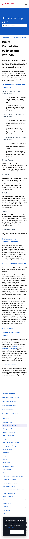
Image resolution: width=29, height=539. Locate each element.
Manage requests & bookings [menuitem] (11, 442)
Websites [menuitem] (5, 459)
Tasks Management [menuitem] (9, 493)
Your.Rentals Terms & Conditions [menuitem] (13, 476)
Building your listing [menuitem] (9, 432)
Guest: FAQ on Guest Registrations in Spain (13, 414)
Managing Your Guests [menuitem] (10, 483)
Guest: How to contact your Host (10, 397)
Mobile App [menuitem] (6, 510)
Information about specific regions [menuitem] (13, 490)
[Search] (25, 25)
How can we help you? (12, 20)
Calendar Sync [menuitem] (7, 422)
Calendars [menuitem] (6, 419)
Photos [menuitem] (5, 439)
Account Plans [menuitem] (7, 469)
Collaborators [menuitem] (7, 463)
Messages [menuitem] (6, 452)
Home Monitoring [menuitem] (8, 496)
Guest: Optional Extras (8, 409)
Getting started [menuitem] (7, 429)
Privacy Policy (9, 527)
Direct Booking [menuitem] (7, 449)
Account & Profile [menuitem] (8, 466)
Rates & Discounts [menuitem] (8, 435)
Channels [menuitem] (5, 500)
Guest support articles (19, 37)
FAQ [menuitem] (4, 513)
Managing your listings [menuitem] (9, 446)
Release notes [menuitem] (7, 503)
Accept (17, 532)
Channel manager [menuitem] (8, 473)
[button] (25, 422)
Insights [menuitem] (5, 456)
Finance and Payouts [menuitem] (9, 479)
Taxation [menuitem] (5, 506)
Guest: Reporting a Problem (9, 405)
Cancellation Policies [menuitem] (9, 486)
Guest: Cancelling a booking (9, 401)
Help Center (5, 37)
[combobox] (13, 25)
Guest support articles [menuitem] (9, 425)
